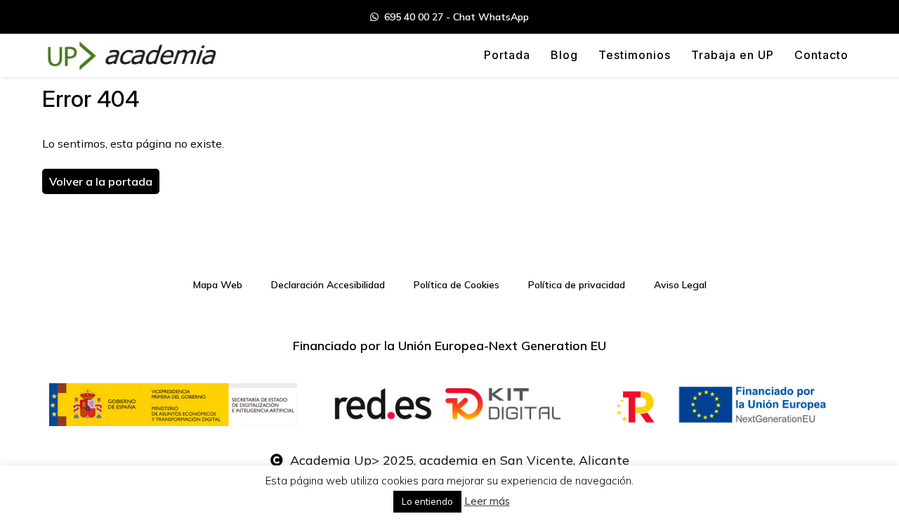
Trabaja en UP (732, 55)
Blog (564, 55)
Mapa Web (217, 284)
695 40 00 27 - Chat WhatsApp (454, 17)
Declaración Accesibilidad (328, 284)
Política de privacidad (576, 284)
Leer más (487, 501)
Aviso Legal (680, 284)
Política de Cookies (456, 284)
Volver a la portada (100, 181)
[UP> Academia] (130, 55)
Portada (507, 55)
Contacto (821, 55)
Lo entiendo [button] (427, 501)
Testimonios (634, 55)
